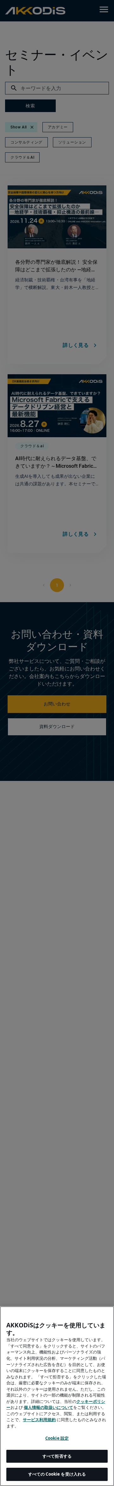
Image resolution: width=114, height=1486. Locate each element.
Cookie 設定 (57, 1438)
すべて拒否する (57, 1456)
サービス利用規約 (39, 1419)
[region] (57, 1396)
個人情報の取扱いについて (48, 1407)
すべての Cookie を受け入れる (57, 1474)
